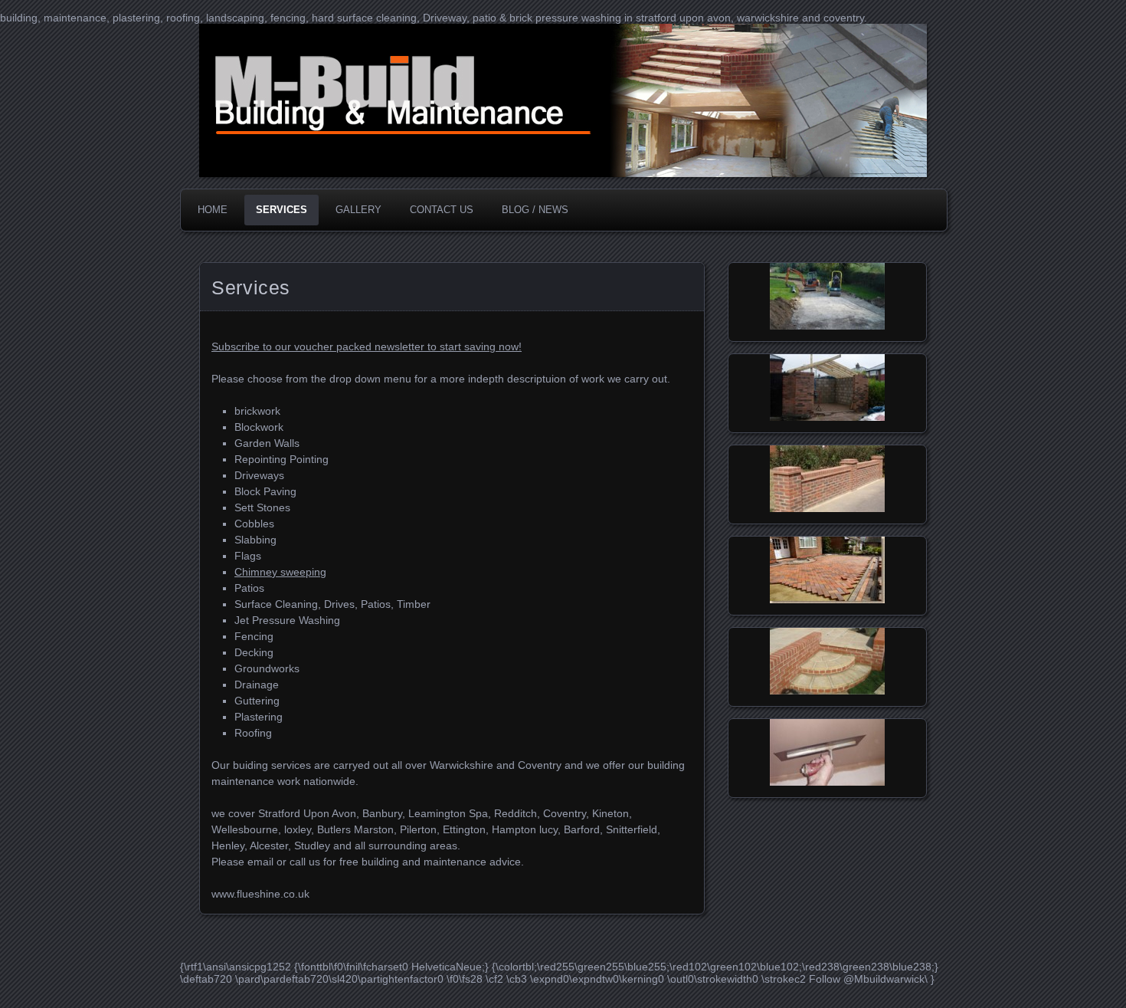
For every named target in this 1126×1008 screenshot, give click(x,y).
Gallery (358, 209)
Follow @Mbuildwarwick (867, 979)
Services (281, 209)
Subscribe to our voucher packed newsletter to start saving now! (366, 346)
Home (212, 209)
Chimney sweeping (280, 572)
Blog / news (535, 209)
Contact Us (441, 209)
